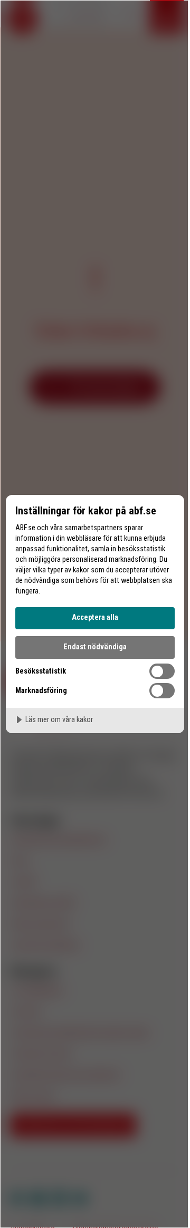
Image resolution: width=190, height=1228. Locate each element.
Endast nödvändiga (95, 646)
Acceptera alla (95, 617)
